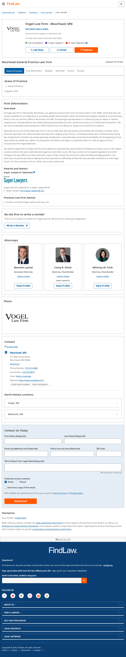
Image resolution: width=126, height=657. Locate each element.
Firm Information (34, 70)
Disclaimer (25, 650)
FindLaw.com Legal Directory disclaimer (20, 526)
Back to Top (64, 539)
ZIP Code (100, 448)
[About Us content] (121, 604)
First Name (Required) (15, 436)
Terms (5, 650)
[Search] (121, 4)
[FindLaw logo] (14, 4)
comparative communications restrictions (51, 529)
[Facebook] (4, 595)
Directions (15, 364)
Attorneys (60, 70)
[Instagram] (29, 595)
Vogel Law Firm (46, 12)
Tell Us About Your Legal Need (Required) (24, 461)
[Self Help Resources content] (121, 620)
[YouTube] (12, 595)
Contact (80, 70)
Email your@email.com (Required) (21, 448)
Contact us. (108, 565)
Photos (71, 70)
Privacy (14, 650)
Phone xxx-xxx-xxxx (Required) (65, 448)
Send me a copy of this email (21, 487)
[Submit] (84, 580)
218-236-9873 (28, 372)
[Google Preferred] (46, 595)
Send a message (23, 376)
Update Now (20, 518)
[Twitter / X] (21, 595)
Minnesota (22, 12)
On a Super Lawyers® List (32, 190)
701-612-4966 (31, 368)
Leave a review (23, 276)
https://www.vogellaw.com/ (31, 380)
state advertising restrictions (49, 523)
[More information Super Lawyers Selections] (34, 172)
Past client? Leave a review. (36, 29)
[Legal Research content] (121, 628)
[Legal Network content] (121, 636)
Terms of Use (60, 493)
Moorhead (33, 12)
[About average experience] (86, 43)
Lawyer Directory (8, 12)
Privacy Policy (76, 493)
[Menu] (3, 3)
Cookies (37, 650)
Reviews (49, 70)
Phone (23, 482)
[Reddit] (38, 595)
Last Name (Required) (74, 436)
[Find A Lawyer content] (121, 612)
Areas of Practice (14, 70)
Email (10, 482)
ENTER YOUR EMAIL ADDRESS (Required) (19, 575)
